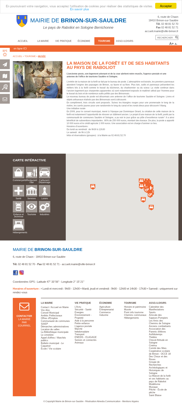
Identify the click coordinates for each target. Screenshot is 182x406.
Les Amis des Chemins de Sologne (159, 322)
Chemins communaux (135, 315)
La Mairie (43, 41)
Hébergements (131, 318)
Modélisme (154, 384)
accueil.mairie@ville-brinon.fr (161, 31)
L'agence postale (83, 326)
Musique (153, 387)
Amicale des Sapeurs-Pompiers (158, 316)
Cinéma (153, 345)
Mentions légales (130, 401)
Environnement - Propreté (83, 316)
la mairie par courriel (24, 321)
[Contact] (5, 100)
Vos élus (45, 310)
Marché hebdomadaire (82, 330)
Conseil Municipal (50, 312)
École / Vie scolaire (51, 348)
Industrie (103, 315)
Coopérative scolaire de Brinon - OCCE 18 (160, 352)
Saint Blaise (155, 395)
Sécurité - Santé (83, 309)
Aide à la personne (84, 320)
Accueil (23, 41)
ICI (19, 48)
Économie (84, 41)
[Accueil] (22, 26)
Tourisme (104, 41)
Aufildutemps (155, 334)
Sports (152, 312)
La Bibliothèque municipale (54, 332)
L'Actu (78, 307)
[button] (150, 195)
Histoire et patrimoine (135, 307)
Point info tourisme (133, 312)
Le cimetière (47, 335)
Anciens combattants (160, 326)
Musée (42, 56)
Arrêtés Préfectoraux (51, 315)
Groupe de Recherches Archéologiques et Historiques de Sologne (158, 367)
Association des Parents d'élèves (157, 330)
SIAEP (44, 324)
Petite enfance (82, 323)
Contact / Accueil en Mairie (55, 307)
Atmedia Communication (109, 401)
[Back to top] (171, 395)
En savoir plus (79, 9)
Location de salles (50, 329)
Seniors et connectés (86, 340)
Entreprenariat (106, 309)
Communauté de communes (55, 321)
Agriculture (104, 307)
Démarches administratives (55, 326)
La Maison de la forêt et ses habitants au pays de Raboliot (160, 378)
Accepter (166, 6)
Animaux (79, 342)
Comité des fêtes (158, 348)
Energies (79, 312)
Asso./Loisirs (124, 41)
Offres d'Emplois (49, 318)
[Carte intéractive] (5, 77)
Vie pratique (63, 41)
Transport (79, 334)
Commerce (105, 312)
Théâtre (153, 337)
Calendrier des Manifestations (156, 308)
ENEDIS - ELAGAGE (86, 337)
